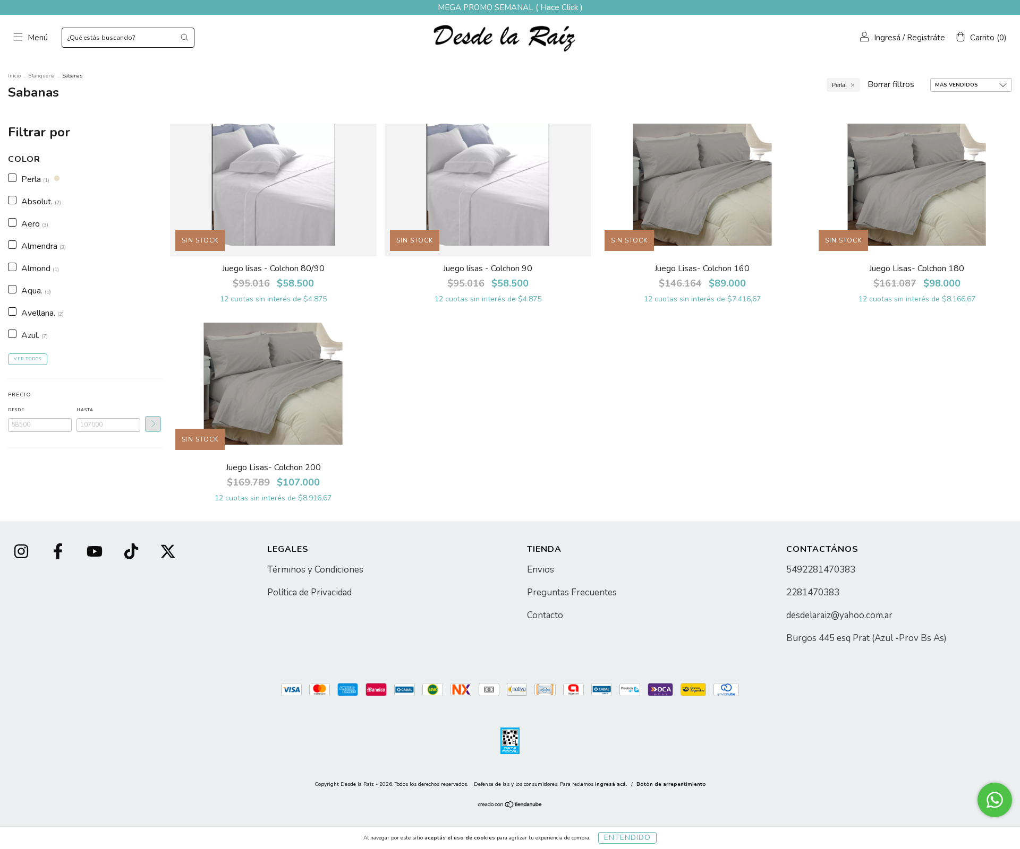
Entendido (627, 838)
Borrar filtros (891, 84)
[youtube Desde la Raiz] (95, 553)
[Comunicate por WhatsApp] (995, 800)
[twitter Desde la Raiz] (168, 553)
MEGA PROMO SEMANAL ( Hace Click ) (510, 7)
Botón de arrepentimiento (671, 784)
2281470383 (812, 592)
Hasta (85, 410)
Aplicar (153, 424)
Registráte (926, 37)
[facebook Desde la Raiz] (59, 553)
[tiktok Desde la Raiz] (132, 553)
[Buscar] (184, 37)
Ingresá (887, 37)
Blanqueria (41, 76)
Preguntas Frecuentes (572, 592)
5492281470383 (820, 570)
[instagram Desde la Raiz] (22, 553)
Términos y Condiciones (315, 570)
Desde (16, 410)
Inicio (14, 76)
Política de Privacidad (309, 592)
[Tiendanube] (510, 806)
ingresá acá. (611, 784)
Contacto (545, 615)
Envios (540, 570)
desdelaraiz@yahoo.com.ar (839, 615)
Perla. (839, 85)
